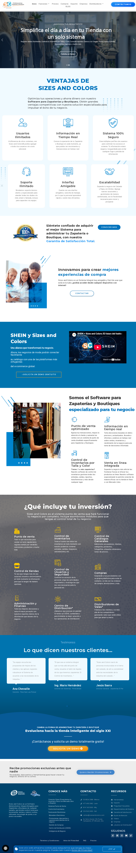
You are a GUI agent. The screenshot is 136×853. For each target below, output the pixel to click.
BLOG (68, 6)
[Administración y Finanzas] (17, 598)
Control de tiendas (26, 571)
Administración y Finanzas (25, 604)
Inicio (34, 4)
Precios (55, 4)
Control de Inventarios (62, 537)
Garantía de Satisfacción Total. (70, 241)
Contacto (64, 4)
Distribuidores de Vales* (106, 605)
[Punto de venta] (17, 531)
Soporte (74, 4)
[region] (68, 40)
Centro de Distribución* (63, 607)
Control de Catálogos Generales (101, 539)
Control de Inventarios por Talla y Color (83, 462)
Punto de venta (24, 536)
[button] (2, 40)
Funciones (43, 4)
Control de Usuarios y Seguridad (61, 572)
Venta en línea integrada (115, 464)
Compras (100, 572)
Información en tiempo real (116, 428)
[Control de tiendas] (17, 565)
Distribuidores (95, 4)
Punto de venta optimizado (83, 427)
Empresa (83, 4)
